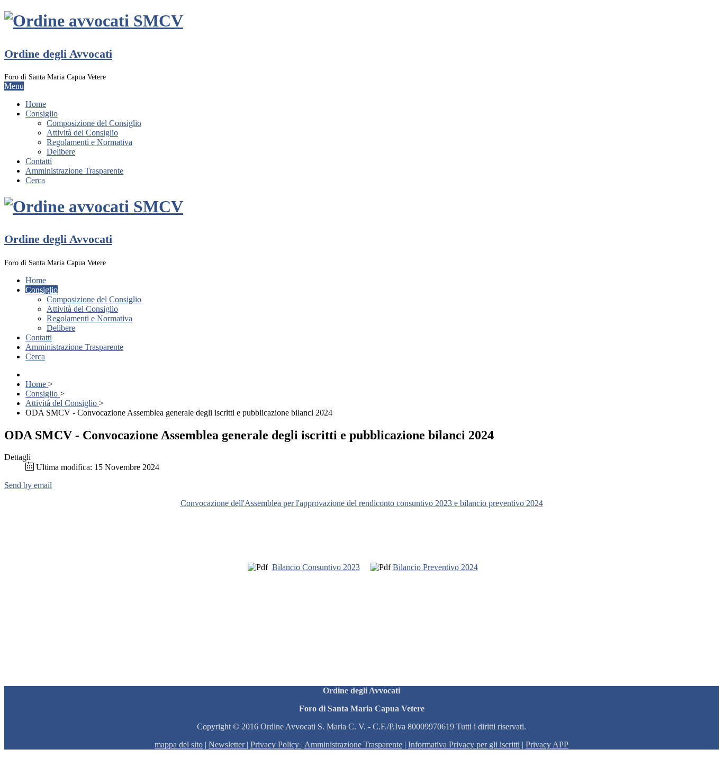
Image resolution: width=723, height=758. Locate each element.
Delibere (61, 151)
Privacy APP (547, 744)
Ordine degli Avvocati (58, 53)
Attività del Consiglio (82, 132)
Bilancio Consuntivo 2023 (316, 567)
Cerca (35, 180)
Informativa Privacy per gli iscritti (464, 744)
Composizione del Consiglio (94, 123)
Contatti (38, 161)
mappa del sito (179, 744)
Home (35, 104)
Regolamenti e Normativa (89, 142)
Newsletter (228, 744)
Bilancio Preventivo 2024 (435, 567)
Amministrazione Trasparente (74, 170)
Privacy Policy (274, 744)
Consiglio (41, 113)
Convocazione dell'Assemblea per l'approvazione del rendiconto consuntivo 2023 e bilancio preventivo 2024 (361, 503)
